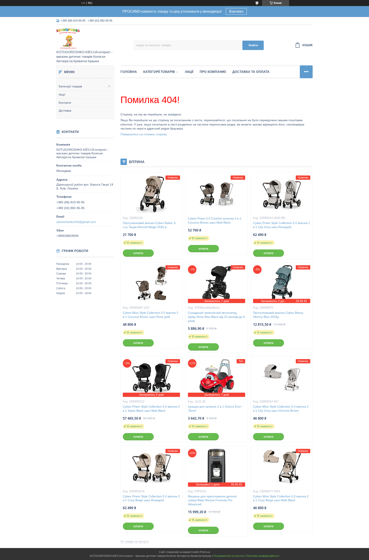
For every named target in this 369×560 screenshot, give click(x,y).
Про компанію (213, 71)
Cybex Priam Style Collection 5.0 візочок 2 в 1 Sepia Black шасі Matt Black (151, 408)
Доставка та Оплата (250, 71)
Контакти (65, 102)
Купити (138, 253)
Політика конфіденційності (263, 555)
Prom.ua (205, 552)
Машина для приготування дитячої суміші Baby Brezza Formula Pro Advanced (212, 500)
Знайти (253, 45)
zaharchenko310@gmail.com (76, 222)
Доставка (65, 110)
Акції (62, 94)
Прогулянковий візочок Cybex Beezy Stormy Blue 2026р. (278, 314)
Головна (128, 71)
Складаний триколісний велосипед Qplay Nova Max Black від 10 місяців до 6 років (216, 317)
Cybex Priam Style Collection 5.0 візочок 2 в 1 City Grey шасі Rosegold (281, 225)
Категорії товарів (70, 86)
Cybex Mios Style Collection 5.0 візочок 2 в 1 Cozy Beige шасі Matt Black (281, 498)
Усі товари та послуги (134, 541)
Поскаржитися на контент (229, 555)
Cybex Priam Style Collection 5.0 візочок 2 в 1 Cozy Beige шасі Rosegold (151, 498)
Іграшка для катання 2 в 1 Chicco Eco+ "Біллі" (215, 408)
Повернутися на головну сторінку (143, 134)
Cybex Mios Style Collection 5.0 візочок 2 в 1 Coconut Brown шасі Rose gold (150, 314)
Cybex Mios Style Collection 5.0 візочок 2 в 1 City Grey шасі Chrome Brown (281, 408)
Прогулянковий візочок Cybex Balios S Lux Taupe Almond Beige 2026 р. (149, 225)
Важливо (236, 11)
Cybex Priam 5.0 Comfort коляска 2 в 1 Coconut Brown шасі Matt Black (214, 220)
